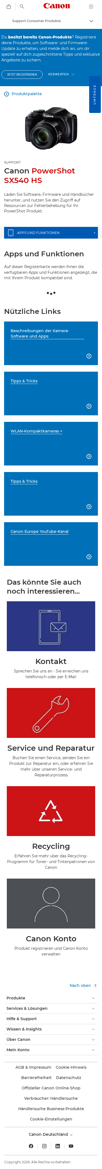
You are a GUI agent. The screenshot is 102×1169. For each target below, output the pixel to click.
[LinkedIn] (57, 1146)
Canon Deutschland (49, 1134)
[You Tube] (71, 1146)
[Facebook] (31, 1146)
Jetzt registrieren (22, 74)
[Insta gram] (44, 1146)
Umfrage (95, 94)
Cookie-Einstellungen (51, 1119)
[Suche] (22, 6)
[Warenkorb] (8, 6)
